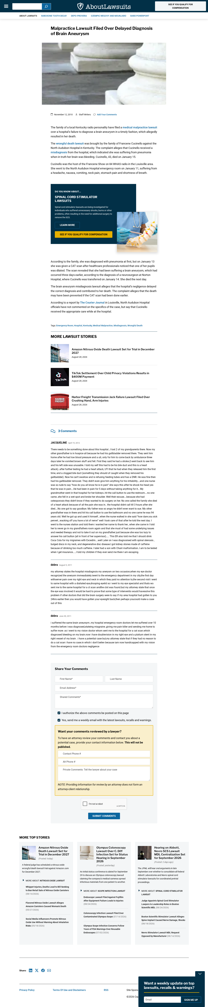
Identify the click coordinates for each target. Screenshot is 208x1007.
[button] (180, 6)
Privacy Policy (27, 990)
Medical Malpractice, (103, 325)
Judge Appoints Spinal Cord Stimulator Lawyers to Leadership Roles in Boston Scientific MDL (160, 904)
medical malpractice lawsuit (140, 127)
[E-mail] (49, 970)
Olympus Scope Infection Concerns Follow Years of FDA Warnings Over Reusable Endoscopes (104, 929)
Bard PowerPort (139, 16)
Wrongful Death (135, 325)
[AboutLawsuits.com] (104, 6)
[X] (37, 970)
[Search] (46, 6)
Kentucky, (87, 325)
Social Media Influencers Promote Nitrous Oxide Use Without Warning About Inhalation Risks (47, 922)
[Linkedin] (30, 970)
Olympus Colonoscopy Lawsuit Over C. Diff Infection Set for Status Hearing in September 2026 (112, 854)
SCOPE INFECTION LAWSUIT (111, 891)
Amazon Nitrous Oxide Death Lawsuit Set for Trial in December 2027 (54, 851)
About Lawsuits (28, 16)
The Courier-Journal (92, 302)
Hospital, (78, 325)
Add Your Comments (107, 114)
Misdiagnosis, (120, 325)
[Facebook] (43, 970)
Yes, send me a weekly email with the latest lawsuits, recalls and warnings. (107, 720)
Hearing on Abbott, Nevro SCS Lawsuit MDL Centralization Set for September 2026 (169, 852)
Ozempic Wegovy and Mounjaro (108, 16)
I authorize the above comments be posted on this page (95, 713)
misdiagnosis (59, 152)
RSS (106, 990)
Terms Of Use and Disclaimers (69, 990)
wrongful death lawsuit (70, 143)
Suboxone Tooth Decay (54, 16)
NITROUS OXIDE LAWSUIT (52, 880)
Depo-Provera (79, 16)
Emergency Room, (65, 325)
